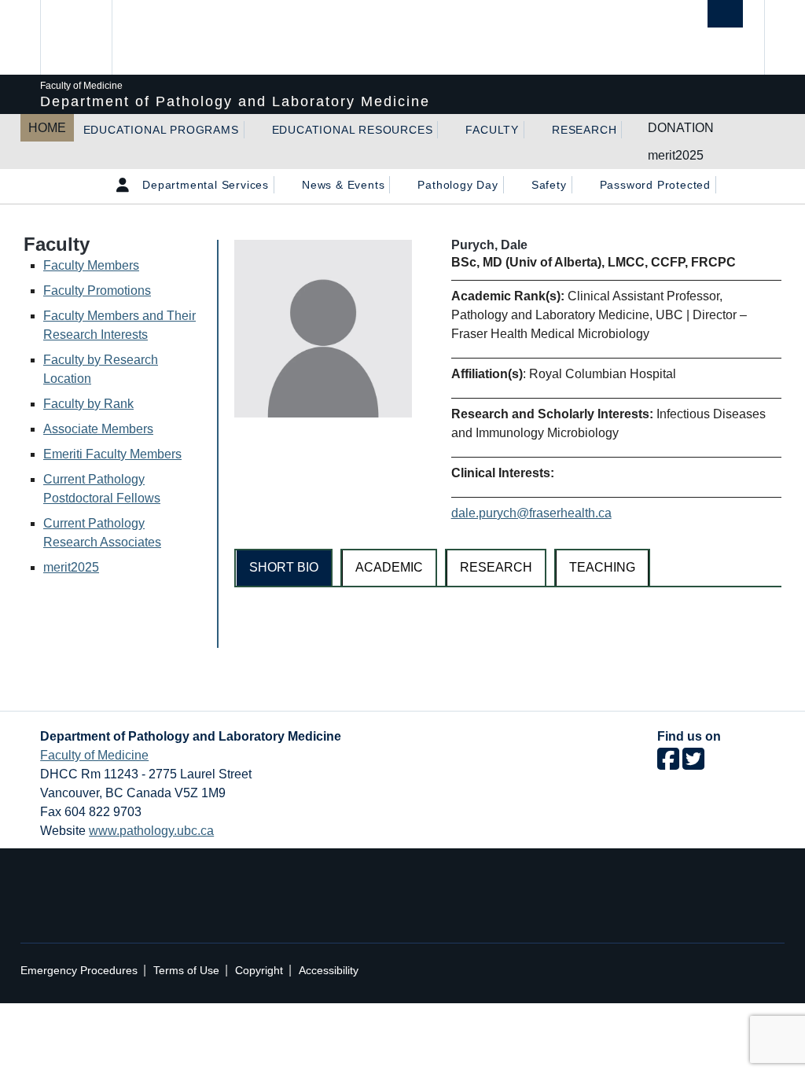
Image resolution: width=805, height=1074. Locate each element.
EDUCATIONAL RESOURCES (352, 129)
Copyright (259, 971)
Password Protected (655, 184)
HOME (47, 127)
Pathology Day (457, 184)
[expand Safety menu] (581, 184)
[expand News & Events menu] (398, 184)
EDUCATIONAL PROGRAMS (161, 129)
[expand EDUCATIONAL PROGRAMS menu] (253, 129)
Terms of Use (186, 971)
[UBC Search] (725, 14)
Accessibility (328, 971)
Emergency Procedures (79, 971)
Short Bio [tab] (283, 567)
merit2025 (676, 155)
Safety (549, 184)
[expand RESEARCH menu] (630, 129)
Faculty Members (91, 265)
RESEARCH (584, 129)
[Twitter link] (693, 764)
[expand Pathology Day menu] (512, 184)
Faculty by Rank (88, 403)
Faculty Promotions (97, 290)
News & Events (343, 184)
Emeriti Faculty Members (112, 454)
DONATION (681, 127)
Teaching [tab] (602, 567)
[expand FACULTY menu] (533, 129)
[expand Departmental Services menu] (283, 184)
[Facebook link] (668, 764)
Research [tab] (496, 567)
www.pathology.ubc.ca (151, 830)
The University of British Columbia (89, 37)
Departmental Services (205, 184)
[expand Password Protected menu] (724, 184)
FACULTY (492, 129)
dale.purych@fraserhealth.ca (531, 513)
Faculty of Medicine (94, 755)
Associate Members (98, 429)
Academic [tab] (389, 567)
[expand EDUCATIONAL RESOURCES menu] (446, 129)
